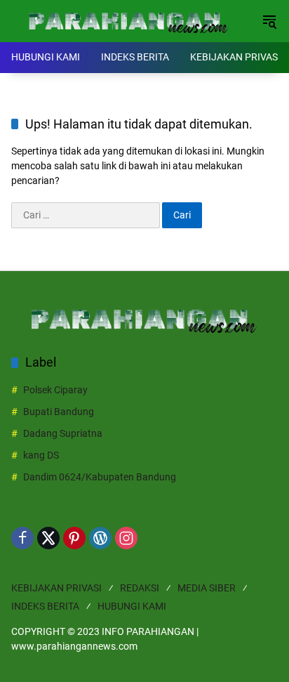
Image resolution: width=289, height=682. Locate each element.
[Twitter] (48, 538)
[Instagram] (126, 538)
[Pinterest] (74, 538)
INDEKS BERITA (45, 606)
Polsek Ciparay (55, 389)
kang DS (41, 455)
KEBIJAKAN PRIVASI (56, 588)
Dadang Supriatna (62, 433)
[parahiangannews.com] (129, 20)
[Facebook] (22, 538)
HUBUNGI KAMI (132, 606)
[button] (269, 21)
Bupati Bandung (58, 411)
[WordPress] (100, 538)
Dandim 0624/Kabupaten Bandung (99, 477)
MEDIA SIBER (206, 588)
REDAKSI (139, 588)
